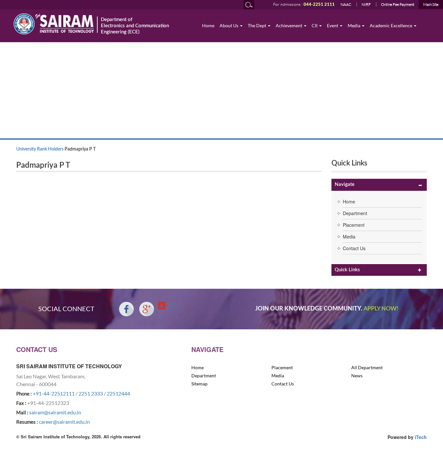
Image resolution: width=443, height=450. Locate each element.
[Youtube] (162, 305)
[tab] (379, 185)
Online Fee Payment (397, 4)
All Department (367, 367)
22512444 (118, 393)
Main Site (430, 4)
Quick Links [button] (347, 269)
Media (354, 25)
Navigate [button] (344, 184)
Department (355, 213)
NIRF (366, 4)
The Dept (257, 25)
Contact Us (354, 248)
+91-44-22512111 (54, 393)
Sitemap (199, 383)
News (357, 375)
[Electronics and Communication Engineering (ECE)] (54, 23)
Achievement (289, 25)
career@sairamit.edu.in (64, 422)
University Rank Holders (40, 149)
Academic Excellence (391, 25)
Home (208, 25)
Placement (354, 225)
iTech (421, 437)
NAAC (346, 4)
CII (315, 25)
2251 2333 (90, 393)
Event (333, 25)
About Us (229, 25)
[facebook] (126, 309)
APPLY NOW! (381, 309)
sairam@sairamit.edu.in (55, 412)
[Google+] (147, 309)
